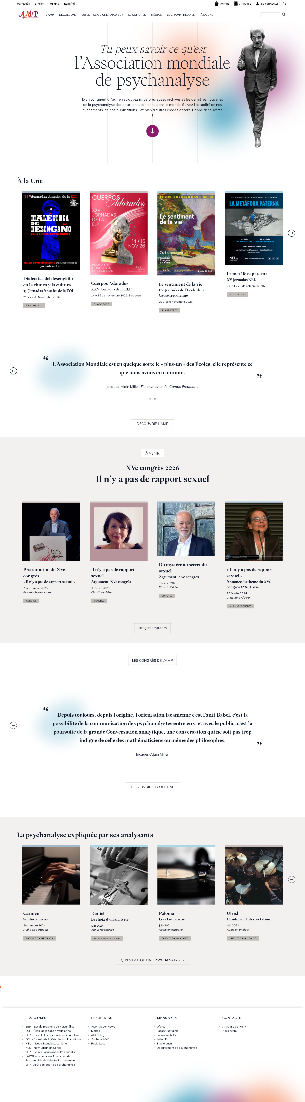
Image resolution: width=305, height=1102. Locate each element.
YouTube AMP (100, 1039)
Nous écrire (229, 1030)
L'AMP (50, 14)
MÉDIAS (156, 14)
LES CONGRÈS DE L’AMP (152, 660)
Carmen (31, 913)
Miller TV (162, 1039)
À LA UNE (207, 14)
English (39, 3)
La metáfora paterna (247, 274)
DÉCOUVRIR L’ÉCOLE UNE (152, 787)
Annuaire (245, 3)
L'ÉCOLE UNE (67, 14)
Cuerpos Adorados (109, 283)
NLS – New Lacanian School (43, 1047)
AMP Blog (97, 1035)
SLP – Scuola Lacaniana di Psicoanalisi (50, 1052)
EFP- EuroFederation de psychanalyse (50, 1064)
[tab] (150, 399)
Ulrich (233, 913)
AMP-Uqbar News (103, 1026)
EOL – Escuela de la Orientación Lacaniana (53, 1039)
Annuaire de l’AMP (234, 1026)
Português (23, 3)
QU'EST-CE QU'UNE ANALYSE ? (102, 14)
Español (69, 3)
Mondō (95, 1030)
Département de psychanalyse (177, 1047)
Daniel (97, 913)
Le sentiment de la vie (180, 284)
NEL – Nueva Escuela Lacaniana (46, 1043)
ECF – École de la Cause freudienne (48, 1030)
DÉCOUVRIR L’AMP (153, 423)
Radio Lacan (99, 1043)
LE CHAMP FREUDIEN (181, 14)
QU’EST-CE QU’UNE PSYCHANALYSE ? (152, 960)
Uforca (161, 1026)
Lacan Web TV (166, 1035)
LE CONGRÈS (137, 14)
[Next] (291, 233)
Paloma (166, 913)
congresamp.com (152, 627)
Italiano (54, 3)
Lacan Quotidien (167, 1030)
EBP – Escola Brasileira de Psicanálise (49, 1026)
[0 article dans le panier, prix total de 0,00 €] (284, 3)
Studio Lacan (165, 1043)
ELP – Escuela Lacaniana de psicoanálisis (52, 1035)
